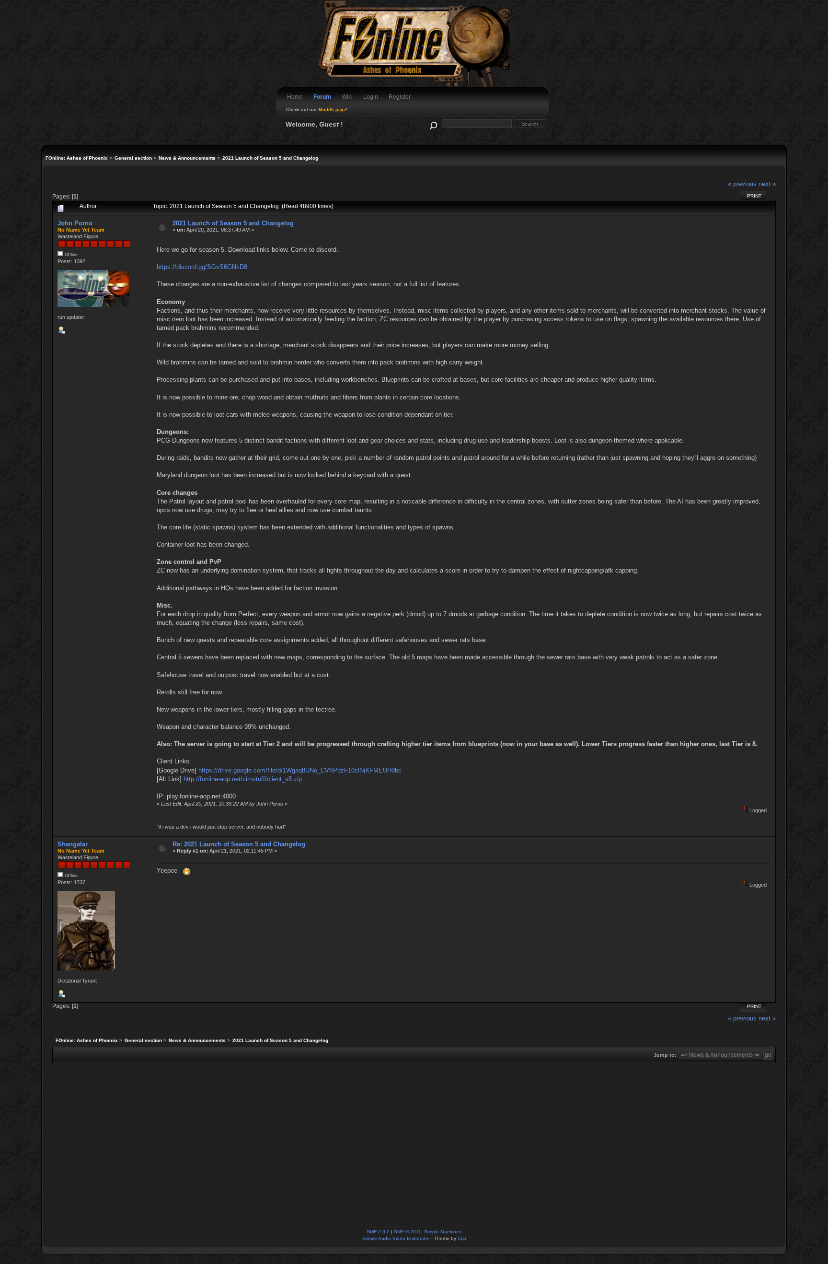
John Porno (75, 223)
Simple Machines (442, 1231)
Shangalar (73, 844)
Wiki (347, 97)
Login (370, 97)
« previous (742, 183)
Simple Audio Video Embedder (396, 1238)
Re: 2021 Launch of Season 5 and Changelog (238, 844)
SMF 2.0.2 (378, 1231)
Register (400, 97)
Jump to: (665, 1055)
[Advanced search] (433, 123)
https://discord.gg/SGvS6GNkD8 (202, 266)
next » (767, 183)
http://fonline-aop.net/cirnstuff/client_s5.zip (243, 779)
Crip (462, 1238)
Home (295, 97)
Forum (322, 97)
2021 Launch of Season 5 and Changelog (233, 223)
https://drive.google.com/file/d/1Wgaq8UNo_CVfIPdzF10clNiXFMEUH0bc (300, 770)
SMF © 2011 (407, 1231)
